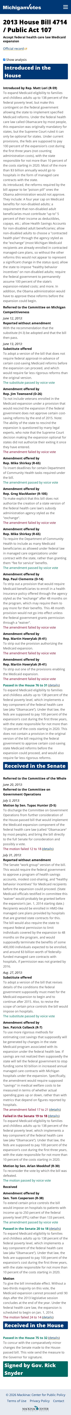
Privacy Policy (40, 1401)
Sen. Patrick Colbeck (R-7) (22, 1027)
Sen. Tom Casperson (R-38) (23, 1198)
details (54, 685)
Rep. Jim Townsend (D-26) (22, 394)
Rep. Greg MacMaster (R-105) (25, 494)
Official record (13, 48)
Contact (58, 1401)
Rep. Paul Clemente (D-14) (23, 579)
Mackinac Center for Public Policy (41, 1395)
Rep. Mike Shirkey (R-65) (21, 463)
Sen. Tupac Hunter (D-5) (38, 805)
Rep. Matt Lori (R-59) (41, 88)
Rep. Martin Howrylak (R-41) (25, 638)
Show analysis (16, 60)
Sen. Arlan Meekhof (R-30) (40, 1166)
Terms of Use (16, 1401)
